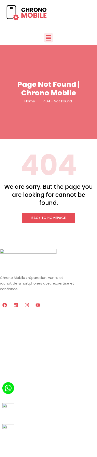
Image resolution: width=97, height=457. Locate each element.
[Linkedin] (15, 305)
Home (29, 101)
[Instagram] (27, 305)
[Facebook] (4, 305)
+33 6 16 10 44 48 (18, 396)
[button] (48, 37)
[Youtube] (38, 305)
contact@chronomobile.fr (27, 438)
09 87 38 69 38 (16, 417)
